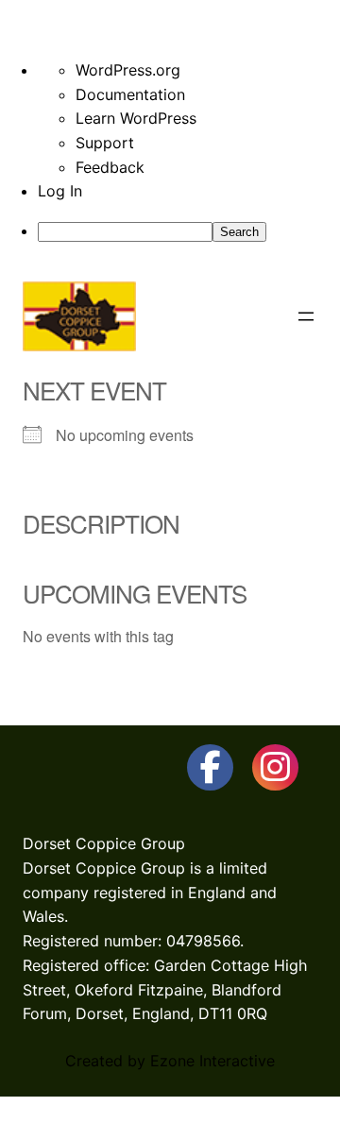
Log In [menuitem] (60, 190)
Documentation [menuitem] (130, 94)
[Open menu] (306, 316)
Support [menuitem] (105, 142)
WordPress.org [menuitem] (128, 69)
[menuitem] (189, 231)
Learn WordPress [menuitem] (136, 118)
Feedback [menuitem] (110, 167)
